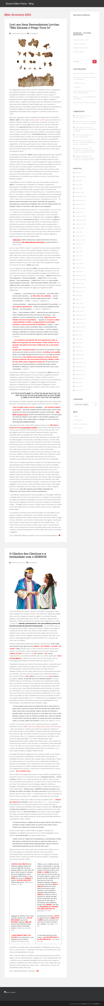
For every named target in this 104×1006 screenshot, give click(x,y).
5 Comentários (33, 33)
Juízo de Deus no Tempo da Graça (84, 103)
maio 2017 (78, 256)
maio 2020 (78, 188)
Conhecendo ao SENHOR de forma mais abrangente (84, 78)
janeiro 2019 (79, 212)
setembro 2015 (80, 327)
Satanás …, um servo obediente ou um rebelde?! (84, 98)
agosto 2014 (79, 378)
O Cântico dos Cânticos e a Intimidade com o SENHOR (27, 555)
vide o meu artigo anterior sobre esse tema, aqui (45, 726)
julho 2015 (78, 335)
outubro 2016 (79, 283)
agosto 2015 (79, 331)
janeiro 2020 (79, 192)
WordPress (96, 1004)
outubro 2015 (79, 323)
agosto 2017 (79, 244)
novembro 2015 (80, 319)
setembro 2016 (80, 287)
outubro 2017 (79, 236)
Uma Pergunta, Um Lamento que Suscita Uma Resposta (84, 92)
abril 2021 (78, 173)
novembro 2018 (80, 220)
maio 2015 (78, 343)
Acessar (75, 416)
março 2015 (79, 351)
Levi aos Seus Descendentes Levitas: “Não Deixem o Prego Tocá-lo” (34, 26)
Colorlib (83, 1004)
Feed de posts (77, 420)
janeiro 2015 (79, 359)
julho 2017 (78, 248)
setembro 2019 (80, 204)
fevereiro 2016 (80, 307)
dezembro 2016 (80, 276)
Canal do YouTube (79, 44)
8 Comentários (32, 562)
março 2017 (79, 264)
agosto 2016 (79, 291)
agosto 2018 (79, 228)
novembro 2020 (80, 177)
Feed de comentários (80, 424)
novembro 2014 (80, 367)
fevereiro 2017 (80, 268)
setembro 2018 (80, 224)
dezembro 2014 (80, 363)
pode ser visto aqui (41, 120)
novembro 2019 (80, 200)
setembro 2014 (80, 374)
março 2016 (79, 303)
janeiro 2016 (79, 311)
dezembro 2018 (80, 216)
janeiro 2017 (79, 272)
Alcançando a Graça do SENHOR (84, 73)
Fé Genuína (77, 87)
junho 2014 (79, 386)
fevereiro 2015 (80, 355)
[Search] (95, 61)
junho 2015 (79, 339)
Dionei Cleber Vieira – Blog (20, 3)
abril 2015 (78, 347)
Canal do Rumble (78, 52)
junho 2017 (79, 252)
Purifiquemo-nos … (79, 83)
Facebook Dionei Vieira (80, 40)
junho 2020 (79, 184)
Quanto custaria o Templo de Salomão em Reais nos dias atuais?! (84, 142)
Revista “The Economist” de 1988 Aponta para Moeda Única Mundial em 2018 (84, 150)
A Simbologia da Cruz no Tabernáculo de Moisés (84, 122)
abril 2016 (78, 299)
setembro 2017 (80, 240)
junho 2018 (79, 232)
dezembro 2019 (80, 196)
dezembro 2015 (80, 315)
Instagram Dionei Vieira (80, 48)
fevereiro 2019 (80, 208)
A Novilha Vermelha (82, 117)
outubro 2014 (79, 370)
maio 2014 (78, 390)
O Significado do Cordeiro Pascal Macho (83, 136)
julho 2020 (78, 181)
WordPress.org (78, 428)
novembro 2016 (80, 279)
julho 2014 (78, 382)
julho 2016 (78, 295)
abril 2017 (78, 260)
